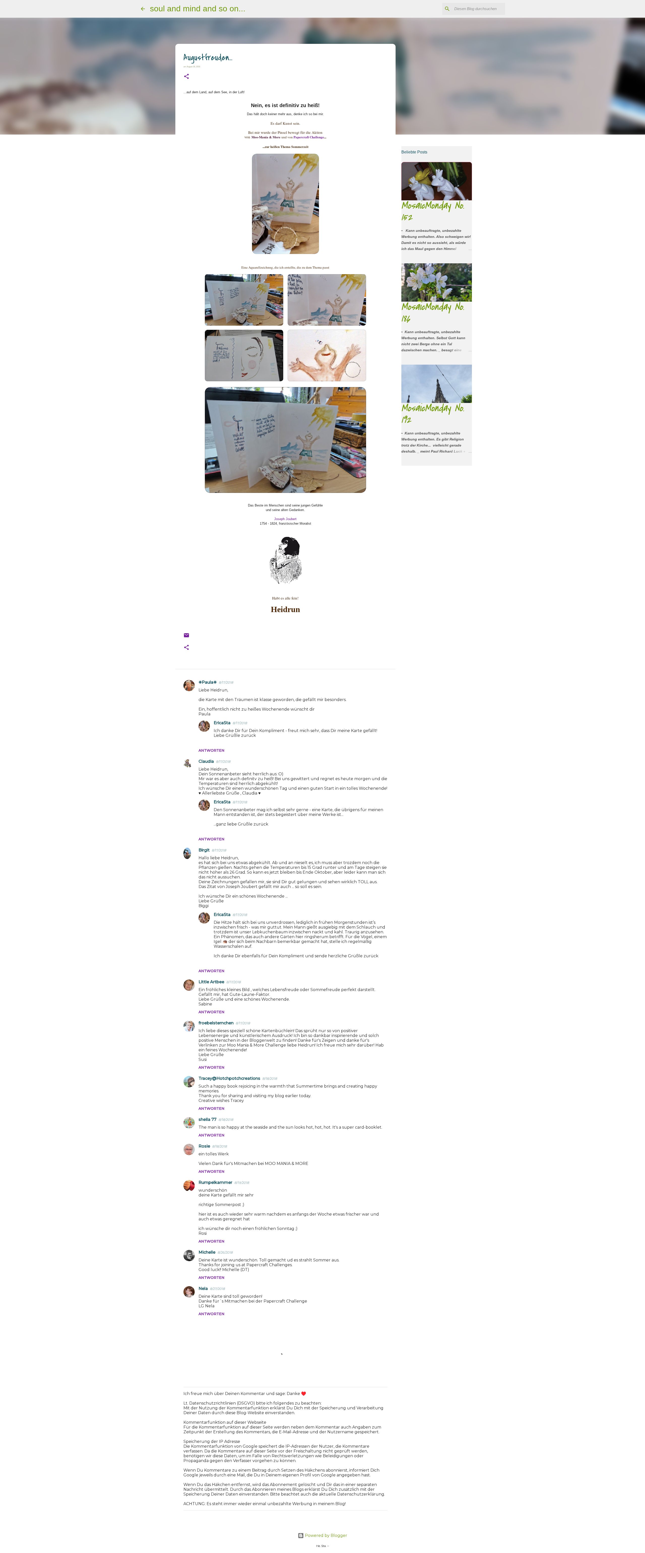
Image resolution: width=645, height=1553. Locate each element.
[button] (186, 76)
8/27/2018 (217, 1289)
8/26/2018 (225, 1252)
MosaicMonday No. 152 (432, 211)
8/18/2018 (269, 1078)
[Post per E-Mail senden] (186, 637)
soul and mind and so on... (197, 8)
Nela (203, 1288)
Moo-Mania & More (265, 137)
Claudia (206, 761)
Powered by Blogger (325, 1535)
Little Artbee (211, 981)
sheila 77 (207, 1119)
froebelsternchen (216, 1023)
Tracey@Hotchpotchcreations (229, 1078)
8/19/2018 (241, 1183)
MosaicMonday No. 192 (432, 414)
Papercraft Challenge (309, 137)
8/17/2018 (226, 682)
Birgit (204, 850)
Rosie (204, 1146)
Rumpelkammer (215, 1182)
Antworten (211, 750)
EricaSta (222, 722)
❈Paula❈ (208, 682)
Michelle (207, 1252)
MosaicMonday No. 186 (432, 313)
